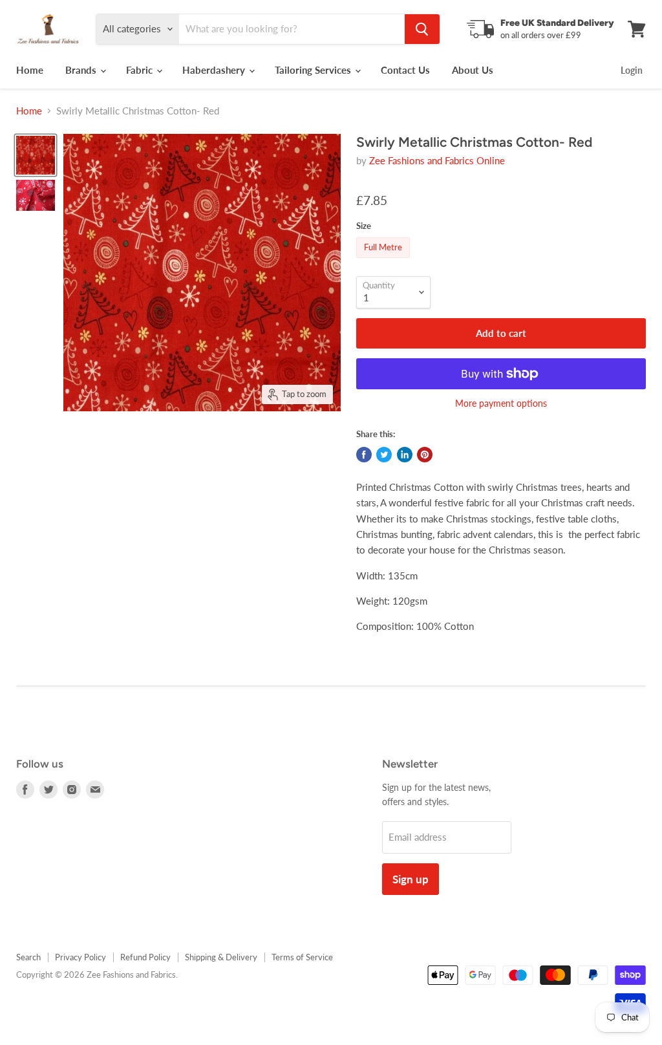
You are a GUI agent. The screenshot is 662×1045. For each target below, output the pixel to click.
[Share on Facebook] (364, 454)
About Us (472, 70)
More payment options (501, 403)
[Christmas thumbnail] (35, 155)
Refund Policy (145, 957)
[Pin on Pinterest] (424, 454)
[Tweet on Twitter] (384, 454)
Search (28, 957)
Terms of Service (302, 957)
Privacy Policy (80, 957)
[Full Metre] (385, 260)
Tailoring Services (314, 70)
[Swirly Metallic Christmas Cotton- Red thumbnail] (35, 195)
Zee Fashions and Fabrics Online (437, 160)
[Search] (422, 29)
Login (632, 70)
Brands (82, 70)
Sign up (410, 879)
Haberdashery (215, 70)
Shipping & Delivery (221, 957)
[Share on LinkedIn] (404, 454)
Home (29, 70)
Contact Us (405, 70)
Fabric (140, 70)
